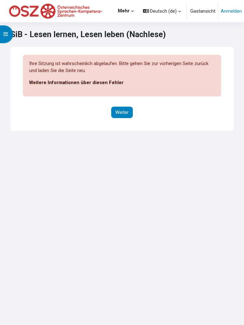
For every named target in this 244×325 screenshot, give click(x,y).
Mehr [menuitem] (124, 11)
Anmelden (231, 11)
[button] (162, 11)
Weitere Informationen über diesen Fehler (76, 82)
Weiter (122, 112)
